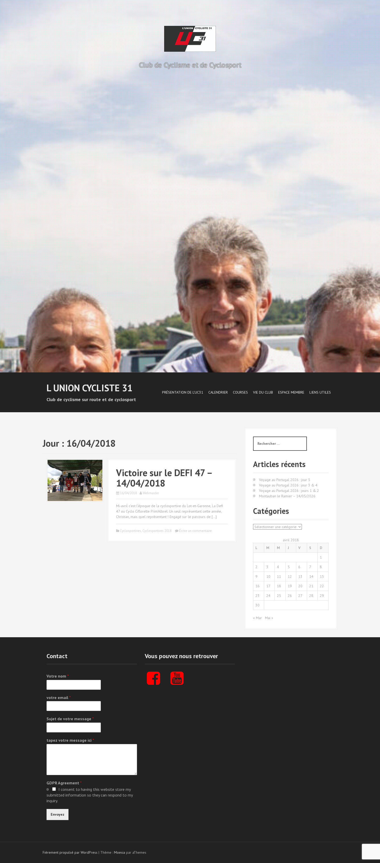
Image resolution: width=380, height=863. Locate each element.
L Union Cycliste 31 (89, 388)
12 (290, 576)
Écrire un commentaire (195, 531)
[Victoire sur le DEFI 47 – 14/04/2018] (75, 480)
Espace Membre (291, 392)
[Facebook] (153, 682)
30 (257, 605)
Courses (240, 392)
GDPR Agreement (64, 782)
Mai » (269, 618)
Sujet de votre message (70, 718)
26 (290, 595)
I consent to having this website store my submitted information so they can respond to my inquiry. (90, 795)
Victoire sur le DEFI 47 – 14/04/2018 (164, 478)
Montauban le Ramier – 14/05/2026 (287, 496)
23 (257, 595)
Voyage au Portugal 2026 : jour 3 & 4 (288, 485)
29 (322, 595)
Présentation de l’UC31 (182, 392)
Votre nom (58, 676)
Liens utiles (320, 392)
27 (300, 595)
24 (268, 595)
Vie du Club (263, 392)
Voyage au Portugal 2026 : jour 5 (284, 479)
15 (322, 576)
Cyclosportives (130, 531)
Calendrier (218, 392)
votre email (59, 697)
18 (279, 586)
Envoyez (57, 814)
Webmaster (151, 493)
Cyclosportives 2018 (157, 531)
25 (279, 595)
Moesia (119, 852)
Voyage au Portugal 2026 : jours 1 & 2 (289, 490)
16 (257, 586)
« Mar (257, 618)
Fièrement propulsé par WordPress (70, 852)
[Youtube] (177, 682)
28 (311, 595)
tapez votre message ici (70, 740)
